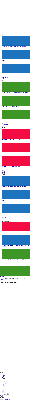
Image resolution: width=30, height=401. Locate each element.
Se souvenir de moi (7, 398)
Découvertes (5, 77)
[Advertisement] (15, 20)
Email (1, 371)
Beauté (4, 123)
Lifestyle (3, 79)
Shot (4, 171)
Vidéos (3, 126)
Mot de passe (2, 397)
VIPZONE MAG (4, 219)
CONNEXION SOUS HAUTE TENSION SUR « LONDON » (11, 166)
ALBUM (4, 217)
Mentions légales (23, 369)
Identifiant (1, 396)
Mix (3, 376)
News (4, 375)
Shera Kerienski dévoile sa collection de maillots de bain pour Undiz (15, 259)
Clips (3, 385)
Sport (4, 125)
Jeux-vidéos (5, 124)
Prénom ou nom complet (3, 370)
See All (3, 35)
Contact (4, 369)
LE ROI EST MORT (3, 276)
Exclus (3, 33)
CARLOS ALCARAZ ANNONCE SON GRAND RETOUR (10, 106)
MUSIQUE (3, 173)
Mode (4, 125)
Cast (4, 170)
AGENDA (3, 391)
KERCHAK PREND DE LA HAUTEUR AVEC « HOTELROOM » (11, 139)
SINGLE (4, 390)
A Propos (1, 369)
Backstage (4, 383)
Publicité (7, 369)
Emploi (10, 369)
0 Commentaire (2, 279)
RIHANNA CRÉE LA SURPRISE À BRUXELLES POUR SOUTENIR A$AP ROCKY (14, 46)
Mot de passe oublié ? (7, 399)
